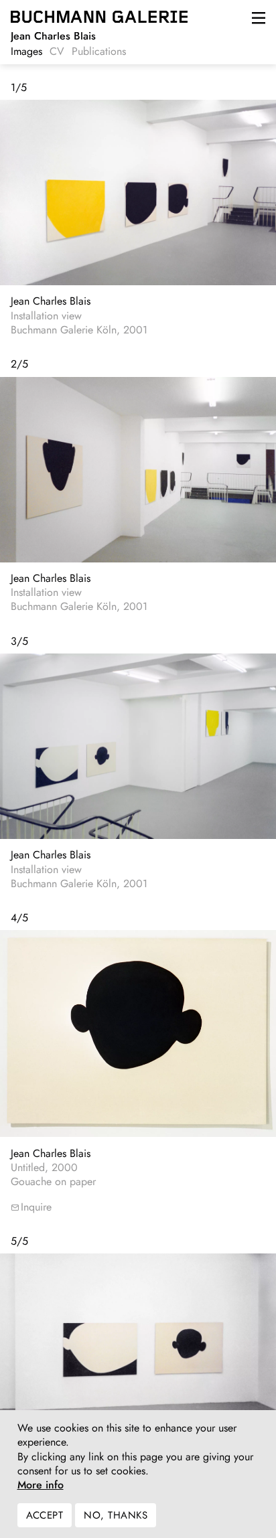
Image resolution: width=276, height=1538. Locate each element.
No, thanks (115, 1515)
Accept (45, 1515)
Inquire (36, 1207)
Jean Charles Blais (50, 301)
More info (40, 1485)
